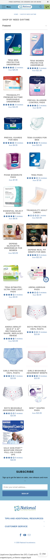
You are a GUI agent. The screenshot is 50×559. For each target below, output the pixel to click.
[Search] (41, 7)
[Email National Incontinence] (29, 535)
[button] (8, 68)
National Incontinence (27, 542)
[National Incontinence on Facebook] (20, 535)
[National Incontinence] (25, 6)
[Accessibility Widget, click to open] (46, 279)
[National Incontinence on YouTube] (25, 535)
